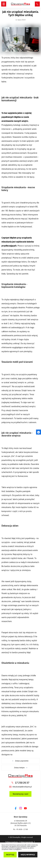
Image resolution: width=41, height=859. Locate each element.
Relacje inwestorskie (26, 842)
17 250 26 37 (37, 3)
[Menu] (3, 3)
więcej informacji (28, 855)
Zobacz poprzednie (21, 761)
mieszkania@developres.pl (22, 787)
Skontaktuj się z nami (20, 794)
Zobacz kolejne (19, 768)
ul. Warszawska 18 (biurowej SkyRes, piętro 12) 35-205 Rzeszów (21, 823)
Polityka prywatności (11, 842)
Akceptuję (10, 855)
